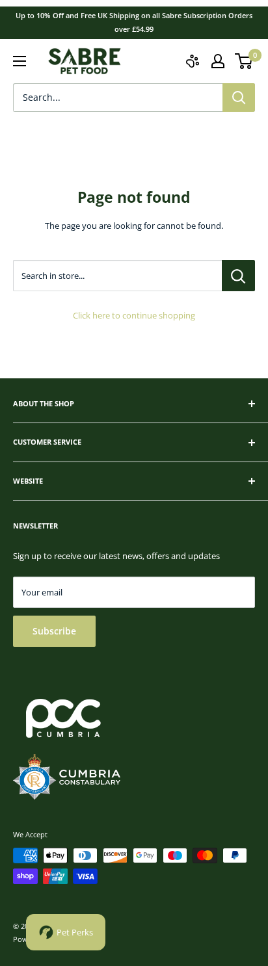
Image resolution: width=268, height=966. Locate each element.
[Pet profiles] (192, 61)
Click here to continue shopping (134, 315)
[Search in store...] (238, 275)
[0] (244, 61)
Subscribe (54, 631)
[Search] (238, 97)
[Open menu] (19, 61)
